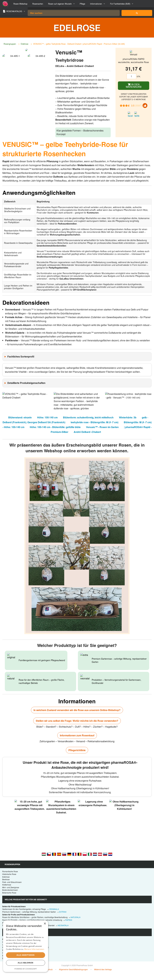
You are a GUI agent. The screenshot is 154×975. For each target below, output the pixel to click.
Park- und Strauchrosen (12, 882)
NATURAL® (75, 917)
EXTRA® (62, 911)
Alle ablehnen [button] (25, 962)
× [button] (45, 924)
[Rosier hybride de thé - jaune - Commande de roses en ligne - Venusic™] (74, 854)
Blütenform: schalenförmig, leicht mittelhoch (88, 417)
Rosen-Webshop (20, 3)
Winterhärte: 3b (127, 417)
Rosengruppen (10, 43)
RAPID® (68, 920)
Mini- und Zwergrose (10, 887)
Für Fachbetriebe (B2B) (120, 3)
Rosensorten (37, 3)
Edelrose (24, 43)
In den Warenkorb (134, 85)
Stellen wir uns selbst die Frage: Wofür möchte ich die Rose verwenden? (77, 720)
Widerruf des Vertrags (103, 969)
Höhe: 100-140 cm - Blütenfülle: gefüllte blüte (55, 427)
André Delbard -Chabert (87, 432)
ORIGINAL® (54, 909)
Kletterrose (6, 884)
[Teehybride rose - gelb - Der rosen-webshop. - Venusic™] (100, 854)
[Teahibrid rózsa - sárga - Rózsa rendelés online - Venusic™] (44, 854)
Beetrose (6, 879)
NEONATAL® (63, 925)
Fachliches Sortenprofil (20, 356)
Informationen (96, 3)
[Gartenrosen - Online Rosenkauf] (137, 13)
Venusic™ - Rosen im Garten (102, 427)
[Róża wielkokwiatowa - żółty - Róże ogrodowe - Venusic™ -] (85, 854)
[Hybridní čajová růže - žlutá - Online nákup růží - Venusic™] (49, 854)
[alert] (25, 946)
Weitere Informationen (34, 949)
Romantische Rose (10, 871)
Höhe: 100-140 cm (47, 417)
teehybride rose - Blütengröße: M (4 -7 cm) (94, 422)
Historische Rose (9, 874)
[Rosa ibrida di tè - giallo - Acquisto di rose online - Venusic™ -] (90, 854)
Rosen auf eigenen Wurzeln (60, 3)
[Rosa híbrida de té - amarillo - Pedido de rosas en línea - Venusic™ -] (59, 854)
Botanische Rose (9, 892)
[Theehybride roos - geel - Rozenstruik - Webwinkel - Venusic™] (95, 854)
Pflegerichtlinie (77, 750)
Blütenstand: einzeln (20, 417)
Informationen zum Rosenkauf (77, 735)
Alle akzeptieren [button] (25, 955)
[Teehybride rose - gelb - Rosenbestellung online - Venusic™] (69, 854)
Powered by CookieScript (25, 969)
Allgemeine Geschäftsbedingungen (73, 969)
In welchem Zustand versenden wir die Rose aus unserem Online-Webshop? (77, 710)
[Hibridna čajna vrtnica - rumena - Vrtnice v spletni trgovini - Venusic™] (105, 854)
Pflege (82, 3)
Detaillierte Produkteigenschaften (26, 383)
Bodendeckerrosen (10, 890)
